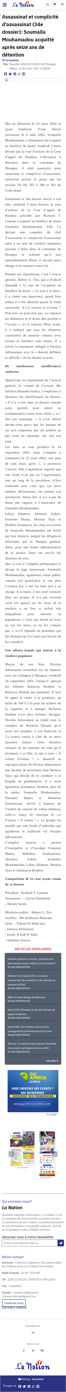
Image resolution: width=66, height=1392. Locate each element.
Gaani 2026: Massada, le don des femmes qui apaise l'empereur (31, 1012)
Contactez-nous (14, 1303)
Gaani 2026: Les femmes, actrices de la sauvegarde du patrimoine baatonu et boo (30, 1029)
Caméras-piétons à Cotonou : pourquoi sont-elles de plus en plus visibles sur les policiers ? (32, 961)
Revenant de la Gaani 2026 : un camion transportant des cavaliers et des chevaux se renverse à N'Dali (31, 980)
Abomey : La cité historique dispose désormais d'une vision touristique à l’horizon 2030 (32, 1046)
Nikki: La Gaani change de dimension (26, 997)
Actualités (12, 60)
